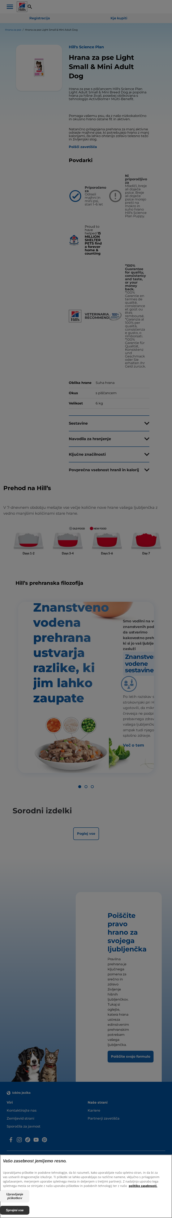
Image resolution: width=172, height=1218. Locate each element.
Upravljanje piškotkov (14, 1196)
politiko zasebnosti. (143, 1186)
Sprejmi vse (14, 1210)
